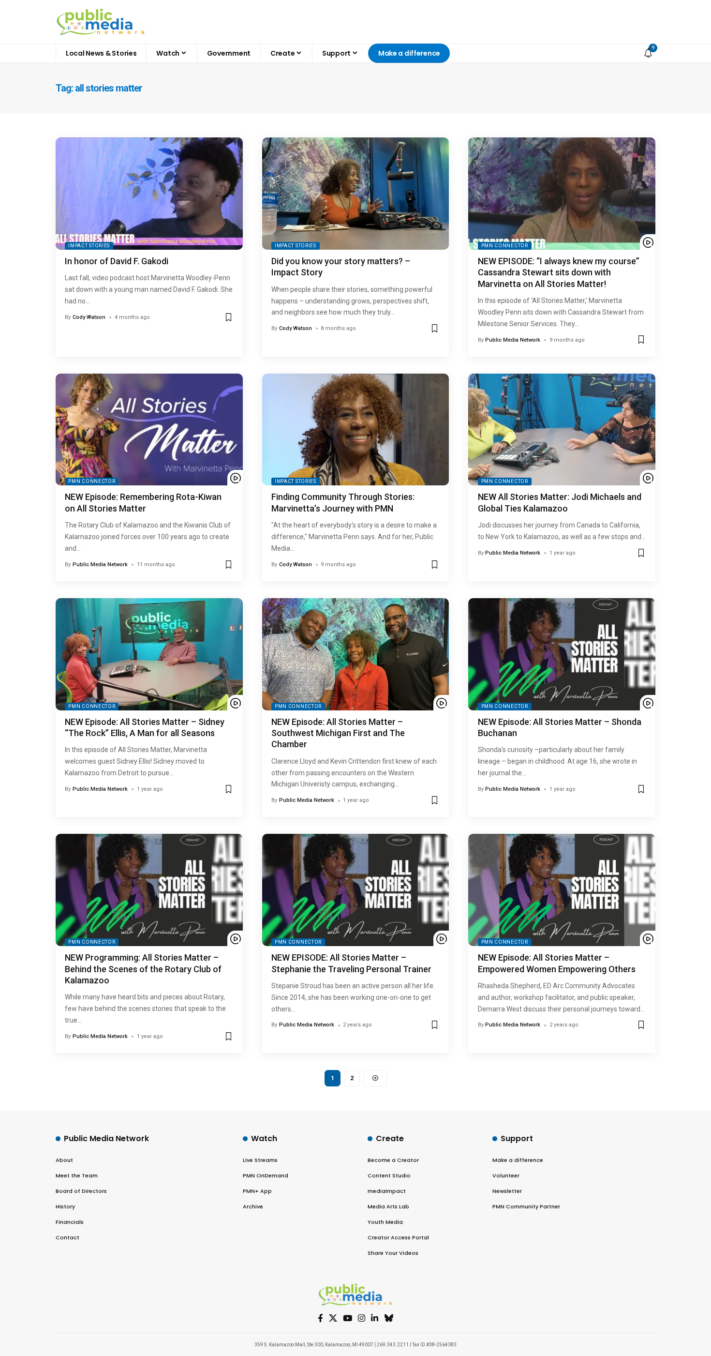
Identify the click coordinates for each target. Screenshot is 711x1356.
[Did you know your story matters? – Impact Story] (355, 193)
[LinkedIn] (375, 1318)
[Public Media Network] (101, 21)
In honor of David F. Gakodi (116, 261)
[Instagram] (362, 1318)
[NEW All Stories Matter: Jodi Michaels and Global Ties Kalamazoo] (561, 430)
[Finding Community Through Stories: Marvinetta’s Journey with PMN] (355, 430)
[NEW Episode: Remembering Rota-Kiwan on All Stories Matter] (149, 430)
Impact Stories (89, 245)
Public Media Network (512, 340)
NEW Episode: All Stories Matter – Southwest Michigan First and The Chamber (338, 733)
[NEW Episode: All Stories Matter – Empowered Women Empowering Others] (561, 890)
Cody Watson (89, 317)
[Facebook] (320, 1318)
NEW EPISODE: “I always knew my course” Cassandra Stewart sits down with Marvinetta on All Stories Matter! (558, 272)
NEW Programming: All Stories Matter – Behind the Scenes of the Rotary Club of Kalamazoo (143, 968)
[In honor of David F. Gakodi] (149, 193)
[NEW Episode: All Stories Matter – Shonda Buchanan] (561, 654)
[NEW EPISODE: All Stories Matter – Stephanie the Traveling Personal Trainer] (355, 890)
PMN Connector (504, 245)
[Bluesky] (389, 1318)
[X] (333, 1318)
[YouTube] (348, 1318)
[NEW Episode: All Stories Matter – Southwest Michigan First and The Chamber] (355, 654)
